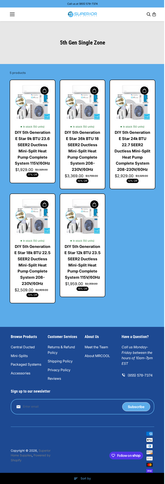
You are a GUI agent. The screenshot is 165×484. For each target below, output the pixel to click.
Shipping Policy (60, 361)
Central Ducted (23, 347)
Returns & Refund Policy (61, 350)
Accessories (20, 373)
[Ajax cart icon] (154, 14)
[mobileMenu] (12, 14)
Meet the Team (96, 347)
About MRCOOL (97, 356)
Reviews (54, 378)
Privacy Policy (59, 370)
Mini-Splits (19, 356)
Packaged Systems (26, 364)
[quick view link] (44, 90)
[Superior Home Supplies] (82, 14)
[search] (149, 14)
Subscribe (136, 407)
